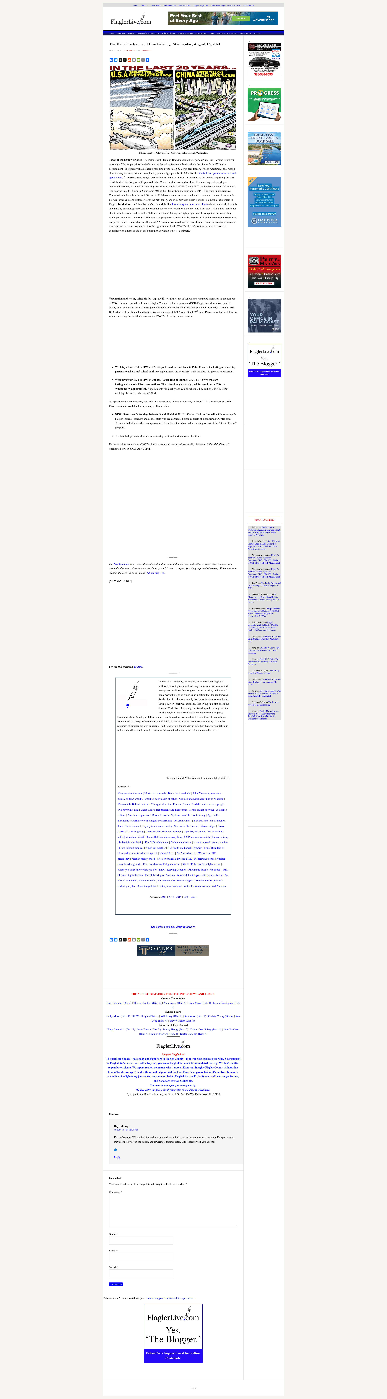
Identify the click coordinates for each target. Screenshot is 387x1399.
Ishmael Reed (166, 853)
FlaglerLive (136, 19)
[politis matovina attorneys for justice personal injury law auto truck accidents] (264, 286)
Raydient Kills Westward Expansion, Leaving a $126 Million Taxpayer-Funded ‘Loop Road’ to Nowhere (264, 531)
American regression (138, 815)
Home (135, 5)
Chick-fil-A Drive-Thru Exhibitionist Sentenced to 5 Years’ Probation (264, 650)
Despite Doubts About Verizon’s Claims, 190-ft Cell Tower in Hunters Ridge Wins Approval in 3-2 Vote (264, 612)
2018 (171, 897)
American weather (156, 847)
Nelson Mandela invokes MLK (175, 858)
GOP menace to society (197, 837)
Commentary (201, 33)
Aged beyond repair (194, 831)
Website (113, 1267)
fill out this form (155, 572)
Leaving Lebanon (176, 869)
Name (113, 1234)
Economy (190, 33)
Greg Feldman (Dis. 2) (118, 1003)
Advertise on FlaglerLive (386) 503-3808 (226, 5)
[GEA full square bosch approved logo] (264, 74)
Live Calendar (156, 5)
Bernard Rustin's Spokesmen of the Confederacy (178, 815)
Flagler (111, 33)
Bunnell (131, 33)
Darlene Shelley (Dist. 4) (193, 1033)
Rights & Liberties (168, 33)
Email (113, 1250)
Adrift (141, 837)
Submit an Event (184, 5)
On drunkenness (183, 820)
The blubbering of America (160, 875)
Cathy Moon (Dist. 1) (118, 1016)
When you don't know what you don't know (141, 869)
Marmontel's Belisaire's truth (133, 804)
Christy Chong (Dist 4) (220, 1016)
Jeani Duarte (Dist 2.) (149, 1029)
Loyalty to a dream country (157, 826)
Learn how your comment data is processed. (171, 1298)
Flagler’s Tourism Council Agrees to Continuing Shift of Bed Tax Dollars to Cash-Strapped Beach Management (264, 559)
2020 (186, 897)
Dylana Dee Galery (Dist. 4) (205, 1029)
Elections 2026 (222, 33)
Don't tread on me (186, 853)
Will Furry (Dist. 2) (171, 1016)
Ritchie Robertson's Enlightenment (201, 864)
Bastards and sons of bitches (209, 820)
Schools (181, 33)
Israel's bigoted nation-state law (211, 842)
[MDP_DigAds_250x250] (264, 164)
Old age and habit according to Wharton (201, 798)
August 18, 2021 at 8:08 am (126, 1130)
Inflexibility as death (130, 842)
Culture (211, 33)
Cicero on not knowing (201, 809)
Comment (115, 1192)
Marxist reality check (143, 858)
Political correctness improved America (204, 886)
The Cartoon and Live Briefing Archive (173, 926)
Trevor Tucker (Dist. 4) (182, 1020)
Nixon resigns (207, 826)
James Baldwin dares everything (164, 837)
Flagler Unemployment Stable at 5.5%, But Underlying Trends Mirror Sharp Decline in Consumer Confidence (263, 626)
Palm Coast (121, 33)
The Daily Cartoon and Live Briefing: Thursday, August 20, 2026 (264, 586)
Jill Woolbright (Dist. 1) (145, 1016)
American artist (203, 880)
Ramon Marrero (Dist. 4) (164, 1033)
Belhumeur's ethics (181, 842)
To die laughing (134, 831)
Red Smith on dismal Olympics (185, 847)
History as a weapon (169, 886)
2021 (194, 897)
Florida (233, 33)
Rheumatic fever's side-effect (204, 869)
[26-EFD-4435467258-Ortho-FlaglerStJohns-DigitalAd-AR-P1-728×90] (223, 23)
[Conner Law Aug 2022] (173, 954)
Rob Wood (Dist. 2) (195, 1016)
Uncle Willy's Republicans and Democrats (164, 809)
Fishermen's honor (204, 858)
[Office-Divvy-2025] (264, 331)
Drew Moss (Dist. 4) (199, 1003)
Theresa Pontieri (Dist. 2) (147, 1003)
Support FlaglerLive (201, 5)
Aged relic (213, 815)
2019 (179, 897)
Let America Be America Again (175, 880)
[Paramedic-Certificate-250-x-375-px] (264, 225)
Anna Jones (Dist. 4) (175, 1003)
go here (138, 666)
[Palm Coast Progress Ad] (264, 119)
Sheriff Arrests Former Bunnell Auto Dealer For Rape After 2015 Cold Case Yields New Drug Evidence (264, 545)
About (142, 5)
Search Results (249, 5)
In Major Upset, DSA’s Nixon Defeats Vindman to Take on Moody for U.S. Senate (264, 598)
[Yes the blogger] (173, 1361)
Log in (193, 1387)
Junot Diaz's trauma (128, 826)
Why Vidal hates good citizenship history (199, 875)
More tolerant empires (131, 847)
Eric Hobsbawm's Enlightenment (161, 864)
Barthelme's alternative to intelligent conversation (145, 820)
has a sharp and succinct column (190, 204)
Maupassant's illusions (130, 793)
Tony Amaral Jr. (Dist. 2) (121, 1029)
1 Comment (146, 50)
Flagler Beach (142, 33)
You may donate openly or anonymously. (173, 1085)
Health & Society (245, 33)
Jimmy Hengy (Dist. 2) (175, 1029)
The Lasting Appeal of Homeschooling (263, 672)
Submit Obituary (170, 5)
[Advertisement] (173, 267)
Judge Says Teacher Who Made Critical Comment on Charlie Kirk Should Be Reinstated (264, 693)
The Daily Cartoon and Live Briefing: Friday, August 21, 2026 (264, 682)
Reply (117, 1157)
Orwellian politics (146, 886)
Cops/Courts (154, 33)
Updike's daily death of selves (161, 798)
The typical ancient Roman (166, 804)
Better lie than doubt (179, 793)
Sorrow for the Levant (186, 826)
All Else (257, 33)
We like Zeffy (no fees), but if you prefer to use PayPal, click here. (173, 1090)
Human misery (220, 837)
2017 (163, 897)
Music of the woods (155, 793)
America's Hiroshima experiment (164, 831)
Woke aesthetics (147, 880)
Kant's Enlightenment (157, 842)
